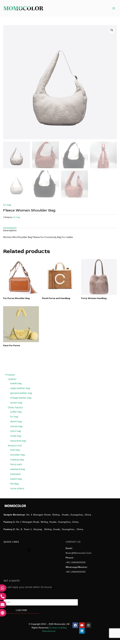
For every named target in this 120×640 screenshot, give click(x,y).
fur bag (7, 205)
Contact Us (55, 628)
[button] (112, 30)
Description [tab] (10, 230)
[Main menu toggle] (114, 8)
